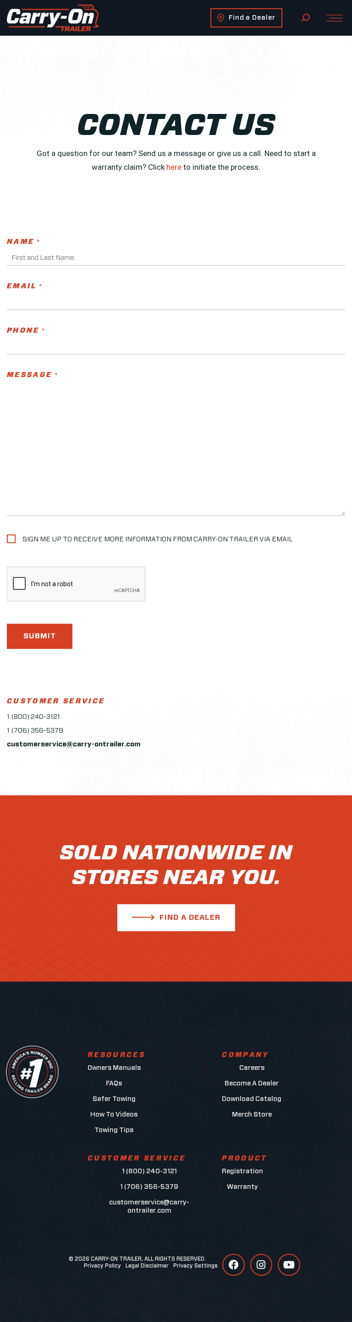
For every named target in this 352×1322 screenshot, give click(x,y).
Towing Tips (113, 1130)
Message (33, 375)
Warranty (242, 1186)
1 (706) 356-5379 (35, 730)
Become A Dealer (252, 1083)
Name (24, 241)
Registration (242, 1171)
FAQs (114, 1083)
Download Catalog (251, 1098)
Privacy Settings (195, 1265)
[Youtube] (289, 1265)
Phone (26, 330)
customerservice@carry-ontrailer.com (149, 1206)
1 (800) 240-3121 (33, 716)
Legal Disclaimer (147, 1265)
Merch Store (252, 1114)
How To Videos (114, 1114)
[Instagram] (261, 1265)
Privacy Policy (102, 1265)
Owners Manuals (114, 1067)
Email (25, 286)
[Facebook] (233, 1265)
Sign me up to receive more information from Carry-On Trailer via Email (157, 539)
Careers (251, 1067)
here (174, 167)
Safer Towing (114, 1098)
